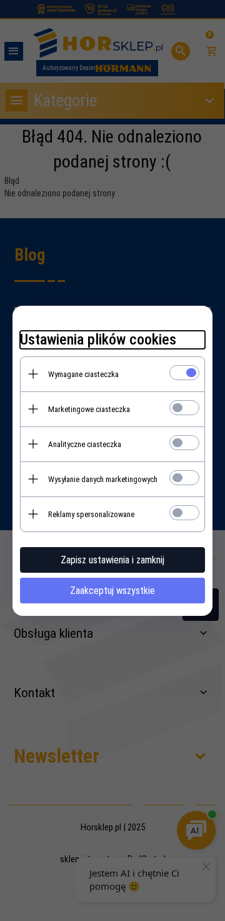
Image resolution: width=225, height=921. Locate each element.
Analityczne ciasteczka (84, 444)
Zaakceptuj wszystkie (112, 590)
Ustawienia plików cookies (98, 339)
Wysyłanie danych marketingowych (103, 479)
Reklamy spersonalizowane (91, 514)
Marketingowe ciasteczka (89, 409)
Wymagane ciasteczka (83, 374)
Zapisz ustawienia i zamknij (112, 560)
